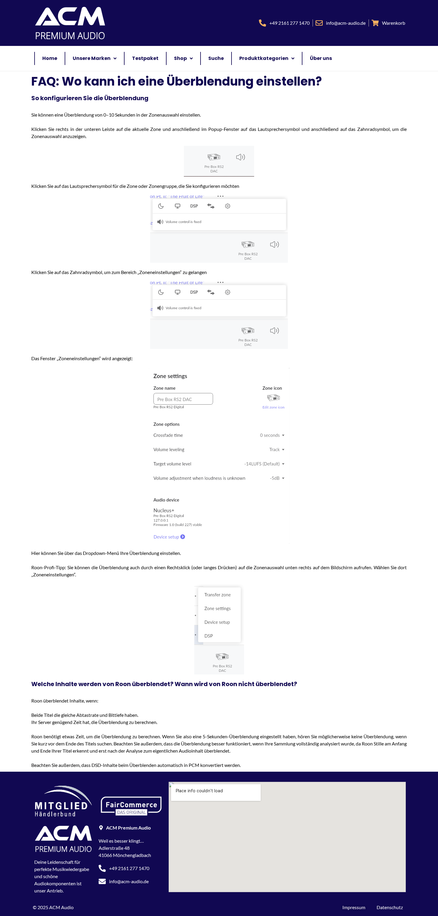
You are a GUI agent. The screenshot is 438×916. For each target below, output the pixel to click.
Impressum (353, 907)
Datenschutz (390, 907)
